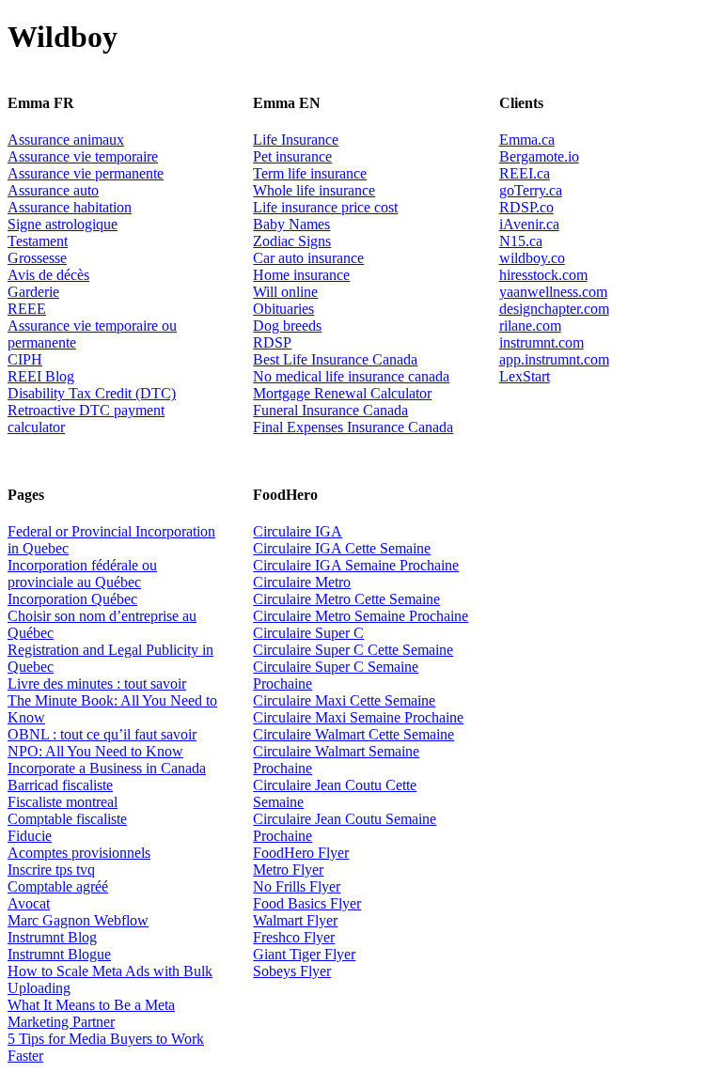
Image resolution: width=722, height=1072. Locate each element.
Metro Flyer (288, 870)
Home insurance (301, 275)
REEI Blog (41, 376)
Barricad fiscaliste (60, 785)
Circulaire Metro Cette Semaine (346, 599)
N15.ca (520, 241)
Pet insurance (292, 156)
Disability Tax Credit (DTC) (92, 393)
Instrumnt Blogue (59, 954)
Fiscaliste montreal (63, 802)
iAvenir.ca (529, 224)
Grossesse (37, 258)
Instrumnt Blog (52, 937)
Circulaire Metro (302, 582)
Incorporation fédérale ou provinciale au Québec (82, 573)
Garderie (33, 292)
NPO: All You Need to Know (95, 751)
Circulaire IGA (297, 531)
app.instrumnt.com (554, 359)
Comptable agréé (58, 886)
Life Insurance (295, 140)
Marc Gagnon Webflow (78, 920)
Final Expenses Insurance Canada (353, 427)
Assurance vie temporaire (83, 156)
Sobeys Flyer (292, 971)
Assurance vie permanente (86, 173)
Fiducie (30, 836)
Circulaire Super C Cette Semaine (353, 650)
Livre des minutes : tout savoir (97, 683)
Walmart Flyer (295, 920)
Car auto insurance (308, 258)
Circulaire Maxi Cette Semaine (344, 700)
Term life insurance (310, 173)
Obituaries (283, 309)
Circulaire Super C (308, 633)
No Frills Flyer (296, 886)
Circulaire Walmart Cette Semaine (353, 734)
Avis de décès (48, 275)
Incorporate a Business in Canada (107, 768)
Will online (285, 292)
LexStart (524, 376)
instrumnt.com (541, 342)
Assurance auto (53, 190)
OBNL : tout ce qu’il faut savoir (102, 734)
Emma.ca (527, 140)
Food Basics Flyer (307, 903)
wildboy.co (532, 258)
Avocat (29, 903)
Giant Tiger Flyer (304, 954)
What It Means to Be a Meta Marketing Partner (91, 1013)
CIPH (25, 359)
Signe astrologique (63, 224)
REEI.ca (524, 173)
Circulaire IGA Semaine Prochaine (356, 565)
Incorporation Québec (72, 599)
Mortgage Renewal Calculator (342, 393)
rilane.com (530, 326)
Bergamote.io (539, 156)
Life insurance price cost (325, 207)
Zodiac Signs (292, 241)
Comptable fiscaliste (67, 819)
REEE (27, 309)
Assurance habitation (70, 207)
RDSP (272, 342)
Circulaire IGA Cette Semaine (342, 548)
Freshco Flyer (294, 937)
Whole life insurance (314, 190)
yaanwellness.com (553, 292)
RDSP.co (526, 207)
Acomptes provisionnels (79, 853)
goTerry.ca (530, 190)
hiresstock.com (543, 275)
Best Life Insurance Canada (335, 359)
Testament (38, 241)
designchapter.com (554, 309)
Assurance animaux (66, 140)
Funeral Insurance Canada (330, 410)
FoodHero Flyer (301, 853)
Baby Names (291, 224)
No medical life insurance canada (351, 376)
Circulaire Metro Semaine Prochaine (360, 616)
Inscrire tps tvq (51, 870)
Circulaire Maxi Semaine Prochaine (358, 717)
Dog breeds (287, 326)
